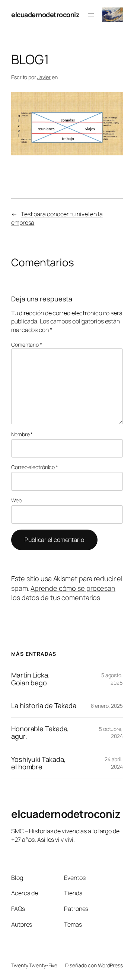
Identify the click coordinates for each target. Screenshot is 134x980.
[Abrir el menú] (90, 14)
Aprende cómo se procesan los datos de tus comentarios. (63, 593)
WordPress (110, 965)
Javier (44, 77)
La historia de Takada (43, 705)
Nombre (22, 434)
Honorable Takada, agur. (40, 732)
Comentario (26, 344)
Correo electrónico (34, 467)
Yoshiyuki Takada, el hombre (38, 763)
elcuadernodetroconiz (45, 14)
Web (16, 500)
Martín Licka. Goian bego (30, 678)
